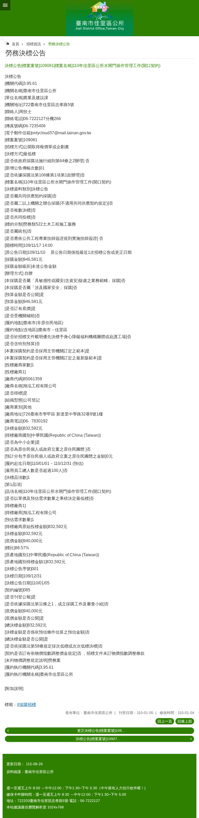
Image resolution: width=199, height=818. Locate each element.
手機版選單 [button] (5, 5)
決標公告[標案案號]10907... (98, 739)
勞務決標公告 (59, 44)
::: (2, 38)
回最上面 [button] (184, 721)
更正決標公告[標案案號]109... (101, 730)
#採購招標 (26, 704)
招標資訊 (33, 44)
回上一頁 (165, 721)
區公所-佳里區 (99, 18)
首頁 (15, 44)
